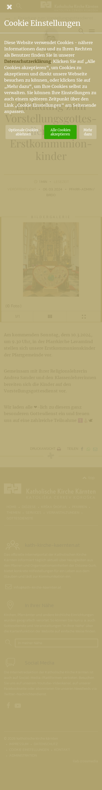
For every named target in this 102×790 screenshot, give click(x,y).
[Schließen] (51, 7)
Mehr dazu (87, 132)
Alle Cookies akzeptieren (60, 132)
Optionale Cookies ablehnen (23, 132)
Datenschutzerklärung (27, 61)
